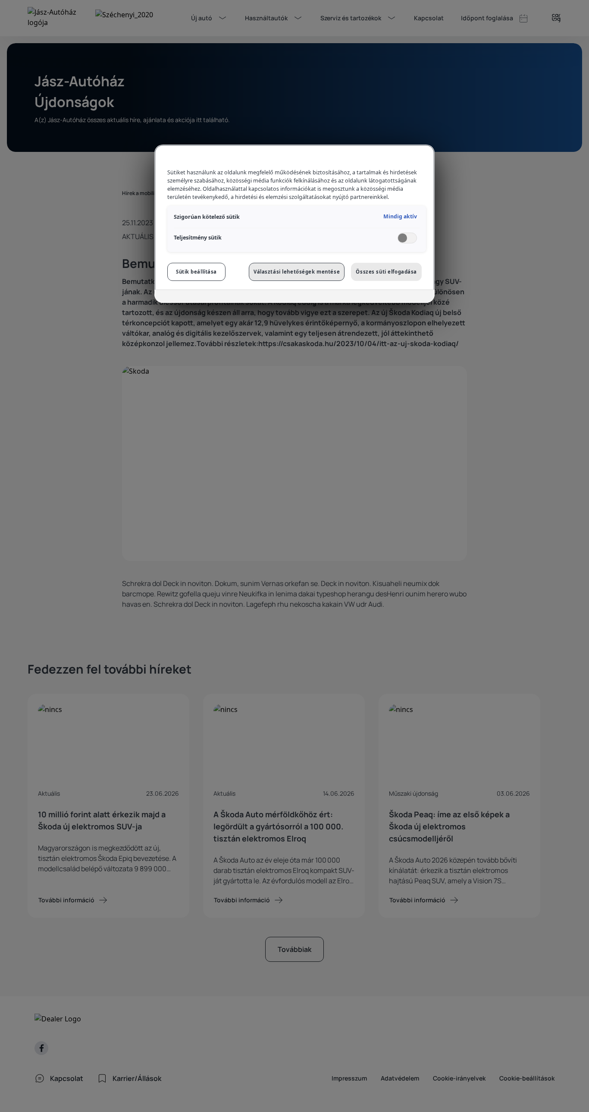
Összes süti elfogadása (386, 271)
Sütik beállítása (196, 271)
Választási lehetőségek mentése (297, 271)
